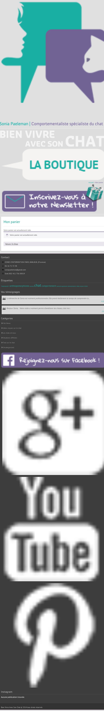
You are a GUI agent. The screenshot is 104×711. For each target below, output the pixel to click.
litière (86, 286)
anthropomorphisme (19, 285)
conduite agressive (62, 286)
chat (37, 285)
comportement (49, 285)
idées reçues (80, 286)
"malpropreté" (5, 286)
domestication (72, 286)
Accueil (91, 182)
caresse (32, 286)
